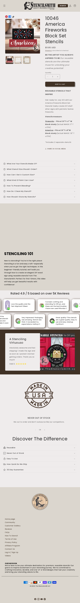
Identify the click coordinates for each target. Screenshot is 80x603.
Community (10, 522)
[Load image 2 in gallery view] (18, 60)
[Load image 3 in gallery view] (27, 60)
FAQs (7, 532)
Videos (8, 555)
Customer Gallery (13, 526)
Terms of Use (10, 539)
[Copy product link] (13, 17)
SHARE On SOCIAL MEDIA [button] (56, 149)
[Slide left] (35, 430)
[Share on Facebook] (10, 17)
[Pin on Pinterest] (6, 17)
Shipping (48, 50)
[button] (4, 5)
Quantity (48, 73)
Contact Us (10, 549)
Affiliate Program (12, 546)
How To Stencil (11, 536)
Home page (10, 519)
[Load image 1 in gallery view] (9, 60)
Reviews (8, 529)
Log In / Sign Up (11, 552)
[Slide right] (44, 430)
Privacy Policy (11, 542)
